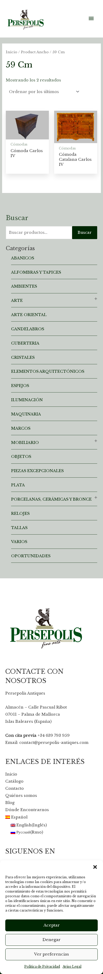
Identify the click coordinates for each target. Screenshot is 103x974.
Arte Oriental (28, 314)
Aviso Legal (72, 966)
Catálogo (14, 781)
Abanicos (22, 258)
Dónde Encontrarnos (27, 809)
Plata (18, 485)
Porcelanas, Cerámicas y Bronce (51, 499)
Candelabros (27, 329)
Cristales (23, 357)
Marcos (20, 428)
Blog (10, 802)
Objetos (21, 456)
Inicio (11, 52)
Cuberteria (25, 343)
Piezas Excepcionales (37, 470)
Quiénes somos (21, 795)
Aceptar (52, 925)
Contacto (14, 788)
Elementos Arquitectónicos (47, 371)
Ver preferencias (51, 954)
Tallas (19, 527)
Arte (17, 300)
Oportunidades (30, 556)
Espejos (20, 385)
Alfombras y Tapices (36, 272)
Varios (19, 541)
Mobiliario (25, 442)
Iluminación (27, 400)
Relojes (20, 513)
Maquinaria (26, 414)
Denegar (51, 939)
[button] (95, 867)
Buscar (85, 232)
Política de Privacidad (42, 966)
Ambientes (24, 286)
